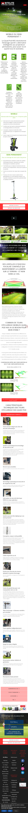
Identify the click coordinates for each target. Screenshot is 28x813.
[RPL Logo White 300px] (7, 2)
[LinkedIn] (22, 772)
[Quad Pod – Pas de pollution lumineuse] (14, 278)
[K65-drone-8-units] (6, 383)
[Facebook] (22, 760)
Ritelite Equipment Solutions (14, 762)
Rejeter (10, 810)
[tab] (14, 414)
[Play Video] (14, 218)
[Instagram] (22, 768)
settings (10, 808)
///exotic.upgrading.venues (22, 787)
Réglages (16, 810)
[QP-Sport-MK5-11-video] (21, 226)
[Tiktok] (22, 764)
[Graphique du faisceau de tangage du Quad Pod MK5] (14, 289)
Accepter (4, 810)
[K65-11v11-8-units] (21, 383)
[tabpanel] (14, 551)
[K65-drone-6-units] (6, 370)
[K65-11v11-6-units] (21, 370)
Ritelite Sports (14, 757)
